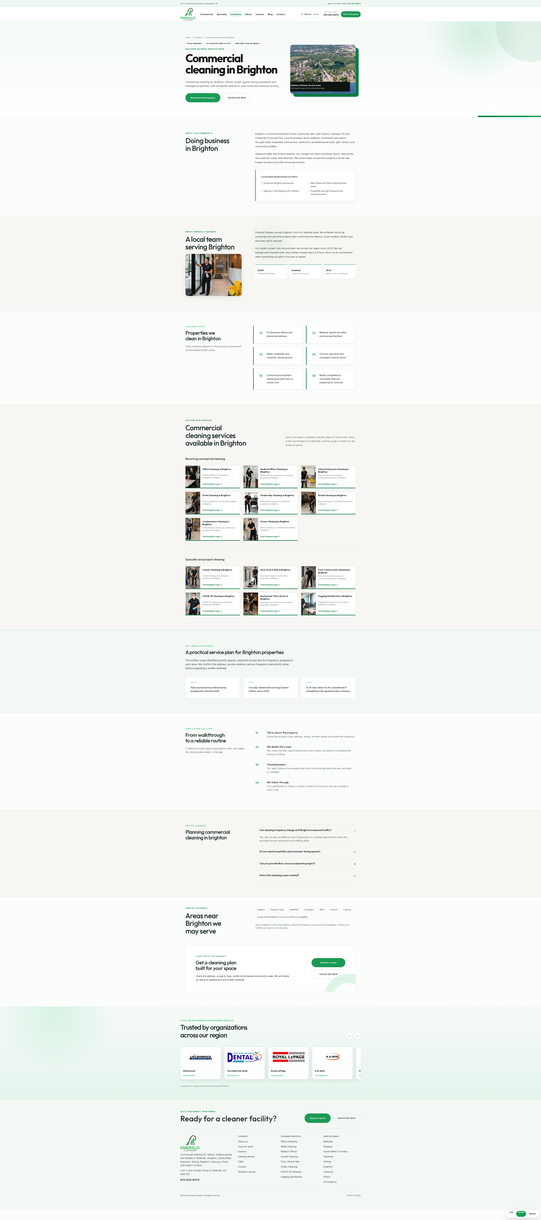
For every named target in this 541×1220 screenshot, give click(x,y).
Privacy (350, 1195)
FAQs (241, 1161)
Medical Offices (289, 1151)
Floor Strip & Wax (290, 1161)
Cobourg (328, 1171)
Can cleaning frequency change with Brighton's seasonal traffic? (295, 830)
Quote (521, 1212)
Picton (326, 1176)
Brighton (328, 1166)
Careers (260, 14)
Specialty (222, 14)
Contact (281, 14)
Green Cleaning (289, 1166)
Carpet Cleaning (289, 1156)
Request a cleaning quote (202, 98)
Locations (236, 14)
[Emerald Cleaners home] (188, 14)
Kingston (328, 1146)
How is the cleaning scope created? (279, 875)
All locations (330, 1181)
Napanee (328, 1156)
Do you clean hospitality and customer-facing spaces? (290, 851)
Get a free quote (350, 14)
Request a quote (328, 962)
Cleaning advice (246, 1156)
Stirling (327, 1161)
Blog (270, 14)
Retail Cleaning (288, 1146)
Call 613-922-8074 (237, 98)
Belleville (328, 1141)
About (248, 14)
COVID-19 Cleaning (291, 1171)
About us (243, 1141)
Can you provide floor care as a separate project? (287, 863)
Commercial (206, 14)
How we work (245, 1146)
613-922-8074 (354, 4)
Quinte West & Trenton (335, 1151)
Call (511, 1212)
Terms (358, 1195)
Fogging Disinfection (291, 1176)
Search (532, 1214)
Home (187, 37)
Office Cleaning (289, 1141)
